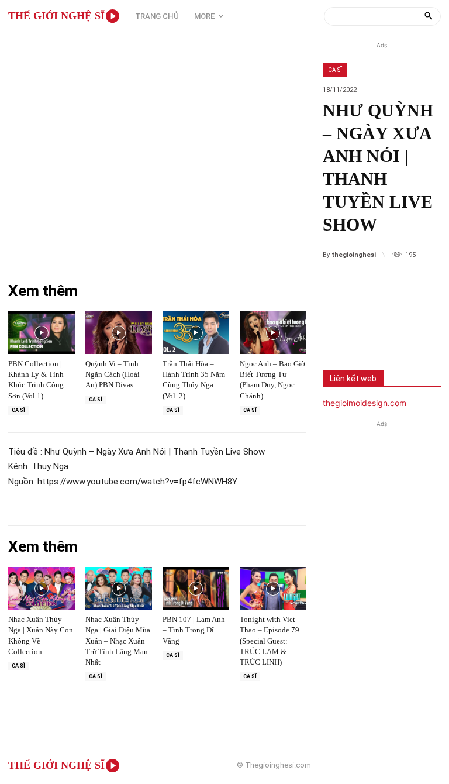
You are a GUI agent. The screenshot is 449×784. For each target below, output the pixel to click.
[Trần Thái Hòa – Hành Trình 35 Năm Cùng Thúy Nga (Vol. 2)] (196, 332)
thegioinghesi (353, 255)
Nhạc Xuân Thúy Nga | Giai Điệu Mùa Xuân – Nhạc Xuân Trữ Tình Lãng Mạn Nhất (117, 640)
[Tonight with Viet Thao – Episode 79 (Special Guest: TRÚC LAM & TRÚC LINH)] (273, 588)
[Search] (428, 16)
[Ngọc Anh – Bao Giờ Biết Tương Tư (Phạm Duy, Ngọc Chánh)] (273, 332)
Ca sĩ (335, 70)
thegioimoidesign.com (364, 403)
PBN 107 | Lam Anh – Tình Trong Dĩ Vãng (194, 630)
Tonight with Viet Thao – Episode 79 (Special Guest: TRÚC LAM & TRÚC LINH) (269, 640)
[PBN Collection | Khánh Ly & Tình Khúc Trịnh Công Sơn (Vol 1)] (41, 332)
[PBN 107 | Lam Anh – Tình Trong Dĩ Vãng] (196, 588)
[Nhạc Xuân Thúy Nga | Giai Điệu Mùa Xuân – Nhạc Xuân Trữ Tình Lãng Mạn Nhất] (118, 588)
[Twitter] (378, 330)
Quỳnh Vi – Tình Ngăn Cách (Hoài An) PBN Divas (112, 374)
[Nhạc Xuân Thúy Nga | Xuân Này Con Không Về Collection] (41, 588)
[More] (418, 330)
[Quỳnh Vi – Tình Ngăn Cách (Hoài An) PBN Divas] (118, 332)
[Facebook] (340, 330)
